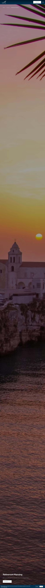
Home (4, 7)
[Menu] (43, 2)
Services (8, 7)
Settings (37, 586)
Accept (41, 586)
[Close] (43, 586)
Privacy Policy (5, 586)
